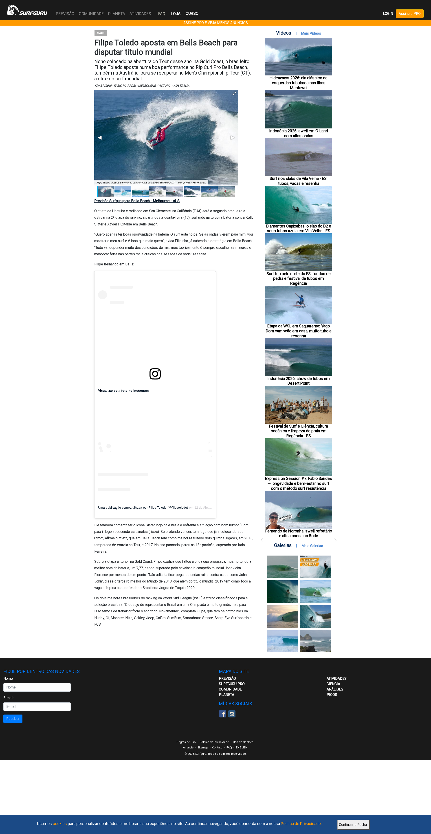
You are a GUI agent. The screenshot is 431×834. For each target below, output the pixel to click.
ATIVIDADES (337, 678)
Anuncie (188, 747)
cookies (60, 823)
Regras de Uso (186, 742)
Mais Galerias (312, 546)
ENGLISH (241, 747)
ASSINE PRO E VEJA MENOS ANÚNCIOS (215, 23)
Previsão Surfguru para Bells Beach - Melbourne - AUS (137, 201)
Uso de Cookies (243, 742)
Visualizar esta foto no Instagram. (124, 390)
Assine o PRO (410, 13)
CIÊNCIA (333, 684)
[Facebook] (222, 713)
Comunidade (230, 689)
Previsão (227, 678)
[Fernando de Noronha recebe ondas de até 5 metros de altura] (315, 641)
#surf (101, 33)
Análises (335, 689)
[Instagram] (231, 713)
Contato (217, 747)
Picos (332, 695)
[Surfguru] (27, 10)
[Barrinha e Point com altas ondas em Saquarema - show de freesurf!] (282, 591)
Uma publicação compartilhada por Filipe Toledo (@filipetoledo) (143, 507)
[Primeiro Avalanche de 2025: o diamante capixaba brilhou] (315, 591)
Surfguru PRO (232, 684)
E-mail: (8, 698)
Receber (13, 719)
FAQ (161, 13)
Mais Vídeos (311, 33)
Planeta (226, 695)
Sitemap (203, 747)
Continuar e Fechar (353, 825)
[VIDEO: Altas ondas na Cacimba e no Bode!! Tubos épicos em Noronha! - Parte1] (315, 616)
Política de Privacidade (301, 823)
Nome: (8, 678)
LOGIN (388, 13)
